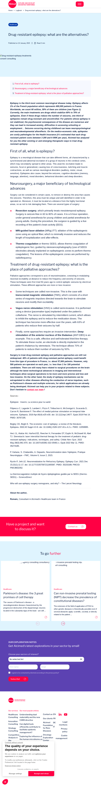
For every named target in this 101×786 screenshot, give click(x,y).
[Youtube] (65, 714)
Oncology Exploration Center (48, 737)
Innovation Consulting (13, 722)
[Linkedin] (60, 714)
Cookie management (61, 736)
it (54, 727)
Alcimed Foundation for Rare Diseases (48, 726)
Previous (37, 623)
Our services (13, 711)
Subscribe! (15, 679)
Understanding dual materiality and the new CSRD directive (30, 717)
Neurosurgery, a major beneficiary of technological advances (40, 88)
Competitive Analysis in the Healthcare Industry (13, 740)
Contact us (72, 526)
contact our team (35, 389)
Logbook (19, 10)
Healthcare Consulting (13, 716)
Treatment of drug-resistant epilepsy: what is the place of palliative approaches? (48, 93)
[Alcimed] (29, 4)
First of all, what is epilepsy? (26, 84)
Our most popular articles (29, 711)
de (54, 722)
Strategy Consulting (13, 729)
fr (54, 718)
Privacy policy (64, 730)
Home (10, 10)
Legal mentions (63, 723)
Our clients (48, 718)
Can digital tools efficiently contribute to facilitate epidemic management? (30, 728)
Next (63, 623)
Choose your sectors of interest (23, 654)
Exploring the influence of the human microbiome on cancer (31, 739)
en (54, 714)
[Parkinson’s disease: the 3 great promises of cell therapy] (25, 617)
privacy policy (53, 673)
